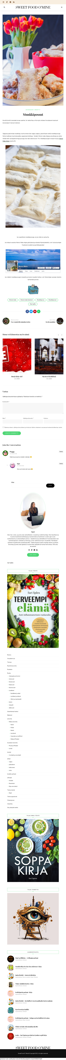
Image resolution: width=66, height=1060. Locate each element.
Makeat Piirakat (15, 739)
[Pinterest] (35, 311)
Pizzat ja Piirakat (13, 745)
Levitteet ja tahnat (16, 696)
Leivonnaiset (30, 109)
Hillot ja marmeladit (16, 699)
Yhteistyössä (10, 800)
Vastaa (61, 451)
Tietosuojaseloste (12, 796)
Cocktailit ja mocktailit (15, 755)
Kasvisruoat (12, 687)
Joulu (10, 770)
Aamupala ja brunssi (14, 676)
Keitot (10, 702)
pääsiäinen (12, 764)
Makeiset (9, 715)
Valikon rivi (29, 550)
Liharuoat (11, 679)
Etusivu (9, 655)
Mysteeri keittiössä (49, 376)
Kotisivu (46, 418)
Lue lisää (33, 554)
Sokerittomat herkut (12, 711)
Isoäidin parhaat (11, 774)
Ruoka (9, 673)
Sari (18, 464)
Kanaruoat (12, 682)
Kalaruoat (11, 685)
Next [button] (61, 335)
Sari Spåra (10, 563)
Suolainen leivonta (12, 743)
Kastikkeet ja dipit (15, 693)
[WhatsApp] (38, 311)
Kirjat (10, 793)
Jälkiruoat (11, 708)
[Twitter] (31, 311)
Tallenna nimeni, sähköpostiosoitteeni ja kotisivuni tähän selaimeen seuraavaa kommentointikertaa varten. (33, 427)
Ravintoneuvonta (11, 666)
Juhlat (8, 759)
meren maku (13, 300)
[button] (62, 2)
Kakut (12, 724)
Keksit (12, 730)
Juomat (9, 752)
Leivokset (13, 733)
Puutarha (9, 669)
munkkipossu (41, 300)
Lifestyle (9, 778)
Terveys (9, 662)
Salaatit (11, 705)
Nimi (4, 418)
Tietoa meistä (11, 790)
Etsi (13, 482)
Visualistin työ (11, 658)
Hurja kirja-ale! (17, 376)
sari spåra (33, 304)
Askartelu (10, 804)
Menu (61, 7)
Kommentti (6, 402)
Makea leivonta (13, 722)
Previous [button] (58, 335)
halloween (12, 767)
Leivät (10, 748)
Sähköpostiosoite (28, 418)
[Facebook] (27, 311)
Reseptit (37, 109)
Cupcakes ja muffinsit (16, 736)
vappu (10, 762)
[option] (17, 359)
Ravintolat (12, 783)
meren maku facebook (27, 300)
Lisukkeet (11, 690)
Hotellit (11, 780)
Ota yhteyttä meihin (12, 807)
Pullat (12, 727)
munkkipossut (52, 300)
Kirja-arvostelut (13, 786)
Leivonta (9, 719)
